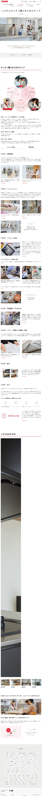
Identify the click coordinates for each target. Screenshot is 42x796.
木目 (31, 779)
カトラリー (17, 761)
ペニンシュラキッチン (23, 771)
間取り (20, 783)
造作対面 (15, 783)
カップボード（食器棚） (10, 761)
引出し (7, 779)
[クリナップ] (5, 1)
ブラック (34, 769)
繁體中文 (34, 1)
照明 (14, 781)
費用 (11, 783)
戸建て (17, 779)
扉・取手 (21, 779)
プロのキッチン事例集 (14, 771)
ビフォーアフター (28, 769)
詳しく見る (26, 563)
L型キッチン (12, 757)
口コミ (11, 777)
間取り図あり (25, 783)
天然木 (24, 777)
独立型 (18, 781)
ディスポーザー (35, 767)
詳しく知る (3, 183)
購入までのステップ (13, 54)
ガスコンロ (36, 759)
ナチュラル (21, 769)
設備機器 (7, 783)
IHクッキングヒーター (18, 755)
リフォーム (26, 773)
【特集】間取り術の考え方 (32, 753)
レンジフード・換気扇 (33, 773)
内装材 (24, 775)
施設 (28, 779)
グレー (5, 765)
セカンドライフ (22, 767)
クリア (19, 763)
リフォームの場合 (22, 54)
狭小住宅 (22, 781)
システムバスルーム (25, 765)
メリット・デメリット (15, 773)
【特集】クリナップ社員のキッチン (11, 753)
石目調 (30, 781)
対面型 (37, 777)
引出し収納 (12, 779)
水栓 (35, 779)
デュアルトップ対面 (15, 769)
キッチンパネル (8, 763)
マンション (35, 771)
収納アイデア (6, 777)
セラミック (28, 767)
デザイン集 (8, 769)
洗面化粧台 (6, 781)
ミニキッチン (8, 773)
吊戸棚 (16, 777)
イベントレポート (7, 759)
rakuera (17, 757)
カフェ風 (22, 761)
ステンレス (10, 767)
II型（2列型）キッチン (26, 755)
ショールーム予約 (24, 1)
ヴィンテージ (21, 759)
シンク (6, 767)
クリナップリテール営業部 (26, 763)
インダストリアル (14, 759)
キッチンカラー (33, 761)
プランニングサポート (37, 794)
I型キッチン (6, 757)
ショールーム (36, 765)
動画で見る (28, 775)
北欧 (32, 775)
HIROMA (11, 755)
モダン (21, 773)
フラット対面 (7, 771)
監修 (26, 781)
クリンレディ (34, 763)
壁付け (20, 777)
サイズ (19, 765)
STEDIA (21, 757)
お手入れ (31, 759)
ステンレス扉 (16, 767)
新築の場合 (30, 54)
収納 (36, 775)
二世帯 (14, 775)
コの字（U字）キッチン (11, 765)
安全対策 (32, 777)
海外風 (11, 781)
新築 (25, 779)
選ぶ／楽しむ (3, 794)
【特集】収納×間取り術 (22, 753)
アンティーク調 (35, 757)
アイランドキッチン (28, 757)
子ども (28, 777)
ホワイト (30, 771)
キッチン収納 (14, 763)
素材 (37, 781)
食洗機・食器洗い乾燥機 (32, 783)
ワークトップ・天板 (8, 775)
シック (31, 765)
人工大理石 (19, 775)
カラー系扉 (27, 761)
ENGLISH (30, 1)
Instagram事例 (34, 755)
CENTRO (7, 755)
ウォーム (26, 759)
